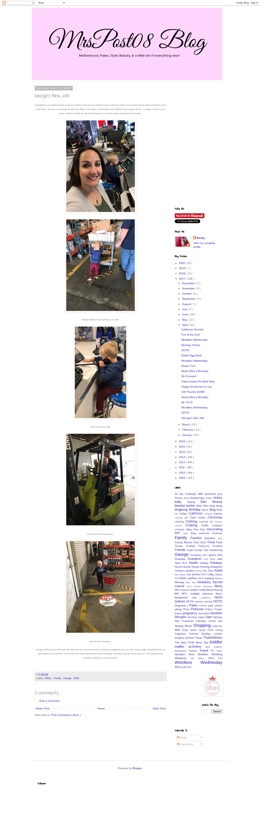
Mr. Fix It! (187, 402)
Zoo (189, 667)
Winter (203, 658)
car (187, 517)
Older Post (159, 708)
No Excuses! (188, 376)
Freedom (217, 546)
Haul (178, 562)
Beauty (217, 502)
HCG (185, 563)
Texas (199, 637)
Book (219, 510)
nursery (199, 601)
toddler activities (190, 646)
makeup (209, 578)
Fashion (197, 538)
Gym (213, 559)
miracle (185, 590)
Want (193, 654)
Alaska (179, 498)
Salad (201, 617)
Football (192, 546)
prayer (179, 613)
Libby (211, 574)
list (177, 578)
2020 (182, 263)
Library (218, 574)
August (186, 304)
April (185, 324)
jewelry (191, 570)
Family (58, 678)
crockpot (180, 529)
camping (209, 514)
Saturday (202, 621)
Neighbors (208, 597)
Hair (219, 558)
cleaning (180, 521)
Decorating (214, 529)
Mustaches (183, 597)
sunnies (218, 634)
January (187, 434)
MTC (186, 593)
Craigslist (217, 525)
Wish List (215, 658)
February (188, 429)
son (178, 630)
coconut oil (206, 521)
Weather (205, 654)
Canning (179, 518)
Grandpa (181, 558)
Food (211, 542)
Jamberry (180, 570)
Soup (186, 630)
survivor (190, 637)
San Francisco (185, 620)
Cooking (193, 525)
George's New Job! (192, 417)
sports (194, 630)
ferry (220, 538)
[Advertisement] (198, 144)
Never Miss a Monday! (194, 371)
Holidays (216, 563)
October (187, 293)
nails (196, 597)
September (189, 298)
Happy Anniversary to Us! (196, 386)
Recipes (181, 617)
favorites (211, 538)
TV (213, 650)
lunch (201, 578)
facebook (217, 533)
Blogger (137, 768)
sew (220, 621)
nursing (208, 601)
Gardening (216, 549)
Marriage (180, 582)
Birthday (195, 509)
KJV (204, 574)
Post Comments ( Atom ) (66, 714)
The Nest (181, 642)
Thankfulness (212, 637)
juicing (199, 571)
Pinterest (198, 609)
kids (189, 574)
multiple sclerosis (203, 593)
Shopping (202, 625)
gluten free (216, 554)
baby (181, 502)
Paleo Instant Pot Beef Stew (198, 381)
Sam (209, 617)
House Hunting (200, 566)
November (188, 288)
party (211, 605)
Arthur (48, 678)
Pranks (218, 609)
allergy (187, 498)
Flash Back (200, 542)
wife (194, 658)
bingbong (182, 509)
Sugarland (182, 634)
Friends (181, 550)
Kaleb (218, 570)
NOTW (190, 601)
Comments (186, 744)
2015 (182, 446)
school (213, 621)
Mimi (178, 590)
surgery (180, 637)
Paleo (194, 605)
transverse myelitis (187, 651)
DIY (179, 533)
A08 (201, 493)
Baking (194, 502)
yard (184, 667)
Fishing (179, 542)
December (188, 283)
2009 (182, 477)
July (185, 309)
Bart (206, 502)
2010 (182, 472)
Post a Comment (49, 700)
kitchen (197, 574)
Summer (195, 634)
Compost (218, 522)
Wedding (217, 654)
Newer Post (42, 708)
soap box (217, 626)
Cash (194, 517)
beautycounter (185, 505)
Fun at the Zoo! (190, 334)
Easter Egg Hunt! (191, 355)
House (187, 566)
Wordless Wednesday (194, 339)
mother (194, 589)
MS (178, 593)
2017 (182, 278)
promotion (205, 613)
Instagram (216, 566)
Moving (218, 590)
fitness (188, 542)
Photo (187, 609)
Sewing (179, 625)
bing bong (216, 505)
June (185, 314)
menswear (209, 586)
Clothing (192, 521)
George (67, 678)
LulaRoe (192, 578)
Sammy (217, 617)
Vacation (182, 654)
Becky (201, 237)
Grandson (195, 559)
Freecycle (205, 546)
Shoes (188, 625)
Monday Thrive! (190, 345)
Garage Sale (202, 550)
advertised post (213, 494)
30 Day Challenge (186, 494)
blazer (206, 510)
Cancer (218, 513)
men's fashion (195, 586)
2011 (182, 467)
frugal (190, 550)
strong (218, 630)
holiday (205, 562)
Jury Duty (208, 570)
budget (184, 513)
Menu (218, 586)
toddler (216, 642)
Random (216, 613)
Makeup (218, 578)
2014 (182, 451)
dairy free (193, 529)
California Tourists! (192, 329)
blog (213, 509)
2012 (182, 462)
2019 (182, 268)
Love (183, 578)
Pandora (203, 605)
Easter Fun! (188, 365)
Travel (205, 650)
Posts (183, 737)
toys (209, 647)
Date (203, 529)
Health (194, 563)
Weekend (183, 658)
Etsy (195, 533)
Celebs (203, 517)
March (186, 424)
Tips (206, 642)
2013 (182, 457)
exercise (205, 533)
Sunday (207, 633)
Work (76, 678)
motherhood (206, 589)
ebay (187, 533)
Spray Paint (207, 630)
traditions (218, 647)
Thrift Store (195, 642)
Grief (207, 559)
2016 (182, 441)
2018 (182, 273)
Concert (180, 525)
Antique (210, 498)
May (185, 319)
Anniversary (198, 497)
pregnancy (191, 613)
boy (177, 514)
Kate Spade (181, 574)
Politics (210, 609)
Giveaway (196, 555)
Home (101, 708)
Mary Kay (191, 582)
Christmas (215, 517)
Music (219, 593)
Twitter (219, 651)
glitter (206, 555)
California (196, 513)
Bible (199, 506)
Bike (206, 506)
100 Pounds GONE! (193, 391)
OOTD (185, 350)
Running (193, 617)
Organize (181, 605)
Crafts (206, 525)
